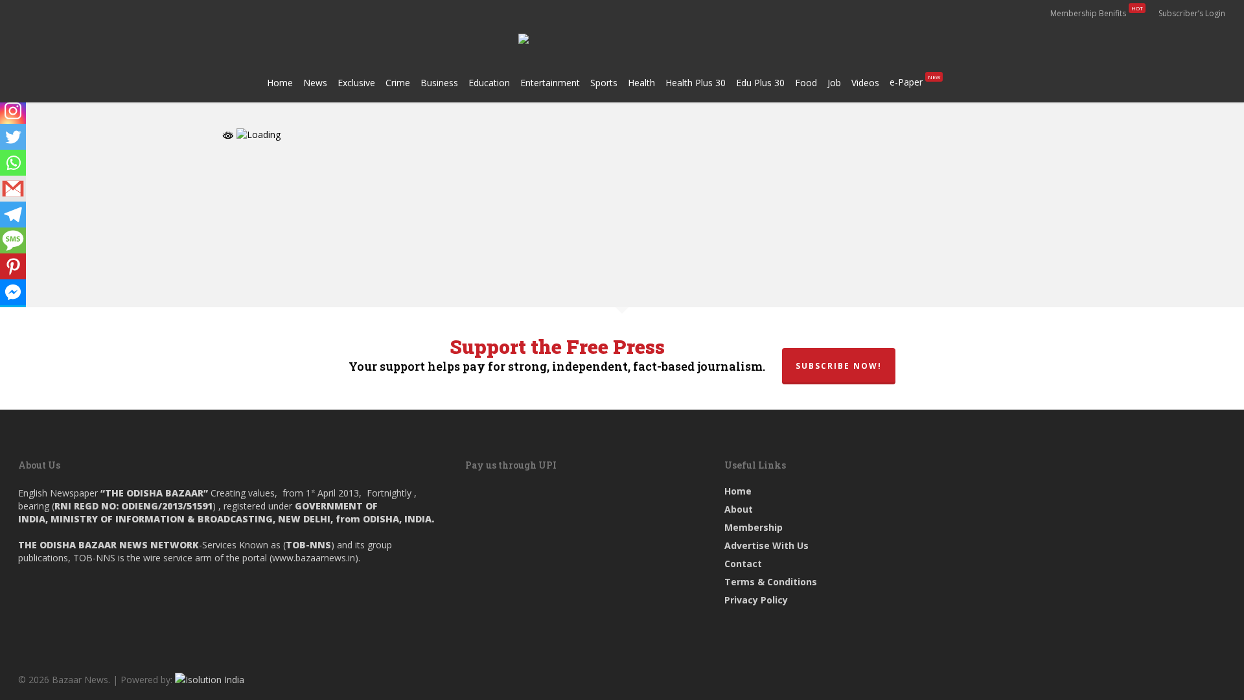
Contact (743, 563)
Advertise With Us (766, 545)
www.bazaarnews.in (313, 558)
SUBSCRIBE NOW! (839, 365)
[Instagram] (13, 111)
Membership (753, 527)
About (738, 509)
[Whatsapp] (13, 163)
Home (738, 491)
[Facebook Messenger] (13, 292)
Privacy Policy (756, 600)
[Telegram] (13, 215)
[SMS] (13, 240)
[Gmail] (13, 189)
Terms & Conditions (770, 582)
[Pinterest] (13, 266)
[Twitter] (13, 137)
